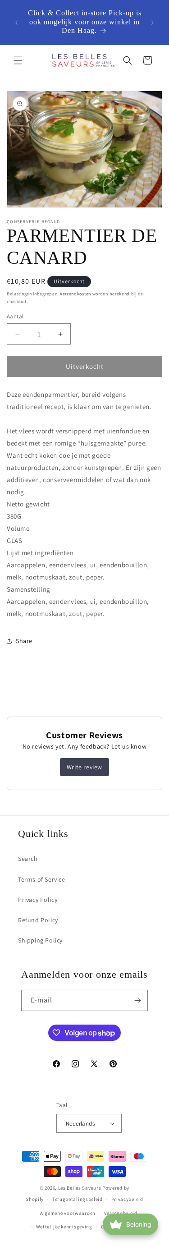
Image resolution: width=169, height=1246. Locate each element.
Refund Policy (38, 920)
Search (28, 859)
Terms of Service (41, 879)
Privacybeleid (127, 1199)
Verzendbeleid (120, 1213)
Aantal (15, 316)
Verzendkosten (75, 294)
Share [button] (24, 641)
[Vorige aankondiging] (17, 22)
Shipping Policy (40, 940)
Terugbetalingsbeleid (77, 1199)
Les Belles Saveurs (79, 1188)
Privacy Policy (37, 900)
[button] (18, 60)
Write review (84, 767)
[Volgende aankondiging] (152, 22)
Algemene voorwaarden (68, 1213)
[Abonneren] (137, 1000)
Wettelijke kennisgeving (64, 1226)
